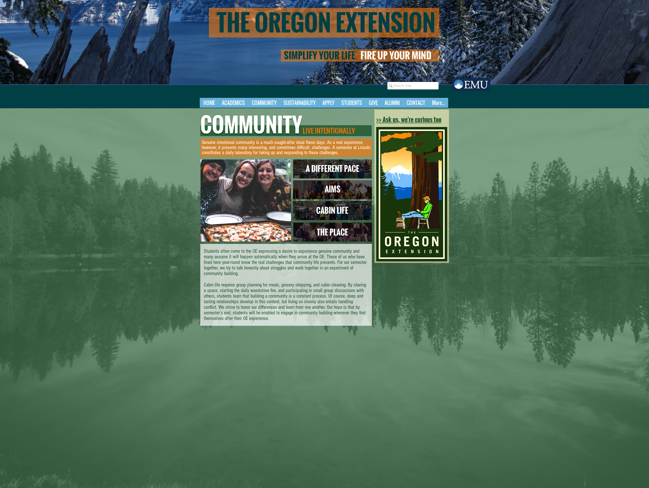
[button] (233, 104)
